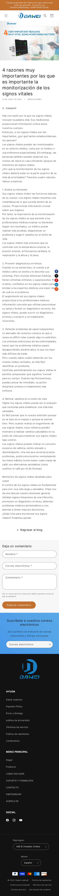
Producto (11, 766)
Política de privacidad (20, 885)
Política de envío (18, 890)
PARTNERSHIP (13, 794)
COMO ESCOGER (15, 773)
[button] (6, 15)
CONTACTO (12, 787)
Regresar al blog (31, 529)
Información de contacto (40, 890)
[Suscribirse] (49, 644)
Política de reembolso (41, 880)
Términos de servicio (17, 727)
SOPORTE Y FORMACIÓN (19, 780)
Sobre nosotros (14, 699)
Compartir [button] (11, 108)
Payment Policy (14, 706)
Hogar (9, 760)
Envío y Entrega (14, 713)
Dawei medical (22, 880)
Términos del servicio (42, 885)
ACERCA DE (12, 801)
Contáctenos (13, 740)
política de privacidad (17, 720)
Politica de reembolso (17, 734)
